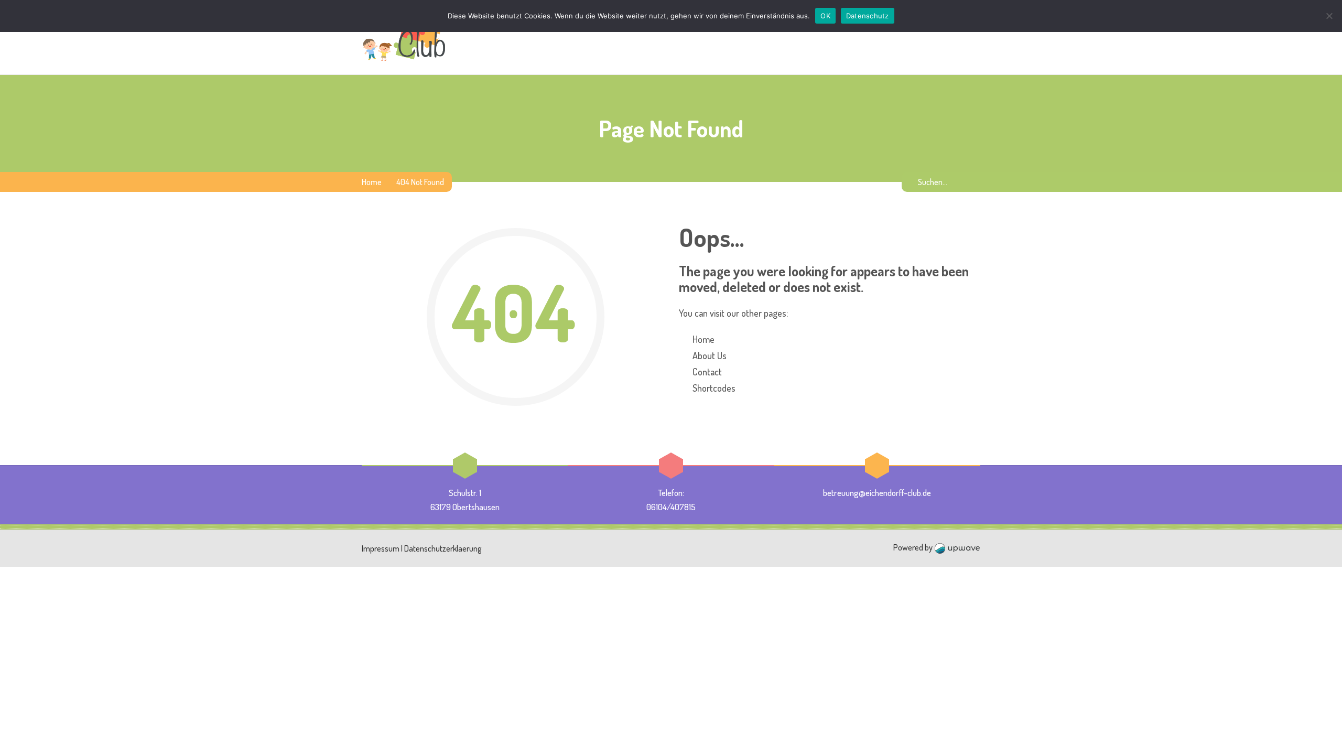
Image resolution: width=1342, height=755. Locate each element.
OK (825, 16)
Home (372, 182)
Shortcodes (713, 388)
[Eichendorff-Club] (404, 37)
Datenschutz (867, 16)
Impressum (380, 548)
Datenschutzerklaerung (443, 548)
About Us (709, 355)
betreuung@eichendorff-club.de (877, 492)
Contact (707, 372)
